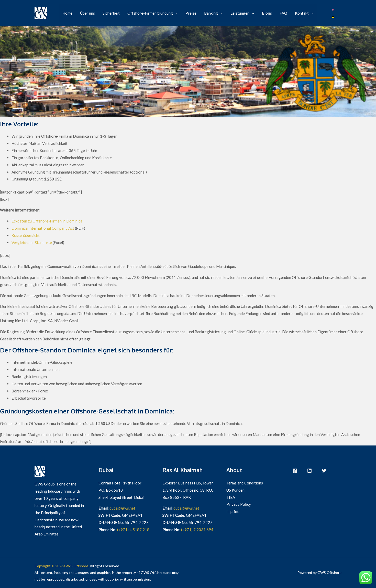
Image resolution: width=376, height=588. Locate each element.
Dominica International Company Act (43, 228)
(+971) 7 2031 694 (197, 529)
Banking (211, 13)
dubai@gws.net (122, 508)
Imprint (232, 511)
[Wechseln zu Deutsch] (333, 16)
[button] (175, 13)
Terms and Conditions (244, 483)
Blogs (267, 13)
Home (67, 13)
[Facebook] (295, 470)
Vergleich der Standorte (32, 242)
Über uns (87, 13)
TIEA (230, 497)
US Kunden (235, 490)
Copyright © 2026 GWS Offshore (61, 566)
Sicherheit (111, 13)
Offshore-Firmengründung (150, 13)
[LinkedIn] (309, 470)
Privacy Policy (238, 504)
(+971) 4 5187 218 (133, 529)
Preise (190, 13)
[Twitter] (324, 470)
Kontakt (302, 13)
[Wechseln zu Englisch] (333, 9)
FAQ (283, 13)
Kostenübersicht (26, 235)
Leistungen (239, 13)
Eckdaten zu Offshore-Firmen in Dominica (47, 221)
